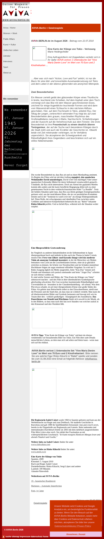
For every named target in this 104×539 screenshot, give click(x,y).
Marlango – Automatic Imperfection (46, 486)
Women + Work (10, 33)
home (45, 536)
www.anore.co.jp (38, 452)
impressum (25, 536)
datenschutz (37, 536)
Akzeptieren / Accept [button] (75, 534)
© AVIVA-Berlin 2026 (13, 530)
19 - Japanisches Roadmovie (43, 481)
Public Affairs (9, 39)
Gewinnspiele (40, 503)
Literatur (6, 56)
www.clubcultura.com (40, 444)
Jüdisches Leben (10, 50)
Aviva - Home (9, 28)
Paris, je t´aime (37, 491)
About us (7, 73)
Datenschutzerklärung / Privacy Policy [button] (73, 526)
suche (8, 536)
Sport (5, 67)
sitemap (15, 536)
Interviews (7, 61)
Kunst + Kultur (9, 45)
